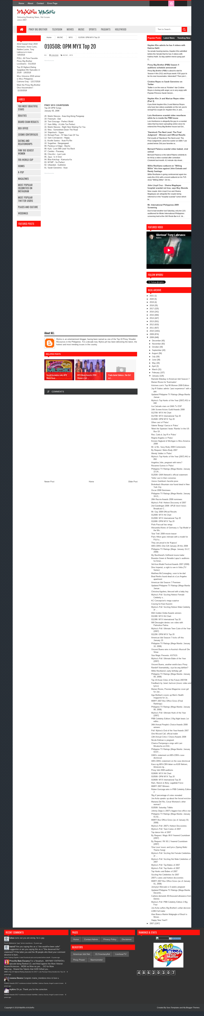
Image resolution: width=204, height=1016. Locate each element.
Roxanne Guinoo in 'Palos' (162, 466)
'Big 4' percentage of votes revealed (166, 795)
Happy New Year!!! (159, 920)
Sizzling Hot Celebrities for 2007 (165, 875)
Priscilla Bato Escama (19, 961)
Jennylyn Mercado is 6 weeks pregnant (168, 887)
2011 (152, 328)
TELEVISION (57, 29)
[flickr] (165, 4)
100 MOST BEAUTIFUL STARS (28, 107)
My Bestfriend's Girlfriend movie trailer (167, 555)
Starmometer (96, 960)
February (156, 372)
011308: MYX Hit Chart (161, 616)
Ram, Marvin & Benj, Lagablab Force (167, 783)
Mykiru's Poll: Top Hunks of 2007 (165, 868)
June (154, 360)
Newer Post (49, 481)
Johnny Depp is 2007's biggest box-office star (171, 811)
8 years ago (38, 943)
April (154, 366)
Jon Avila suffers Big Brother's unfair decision (171, 908)
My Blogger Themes (191, 1008)
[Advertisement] (91, 83)
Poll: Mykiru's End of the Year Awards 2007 (170, 730)
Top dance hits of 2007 (161, 832)
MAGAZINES (23, 178)
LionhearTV (120, 954)
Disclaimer (127, 939)
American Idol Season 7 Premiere (165, 582)
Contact (40, 3)
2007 (152, 923)
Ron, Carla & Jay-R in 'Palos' (163, 434)
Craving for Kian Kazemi (161, 604)
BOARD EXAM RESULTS (28, 122)
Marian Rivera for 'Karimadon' (164, 382)
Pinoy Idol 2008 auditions (162, 770)
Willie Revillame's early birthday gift (166, 671)
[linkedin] (178, 4)
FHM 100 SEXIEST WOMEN (26, 152)
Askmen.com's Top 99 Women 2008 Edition (170, 385)
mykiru (12, 989)
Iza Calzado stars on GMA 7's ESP (166, 406)
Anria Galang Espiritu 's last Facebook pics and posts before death (27, 957)
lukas (11, 938)
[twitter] (159, 4)
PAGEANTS (105, 29)
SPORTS (92, 29)
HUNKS (21, 166)
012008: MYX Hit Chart (161, 515)
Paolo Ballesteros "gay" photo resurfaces (18, 943)
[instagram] (171, 4)
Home (21, 3)
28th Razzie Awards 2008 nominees (166, 499)
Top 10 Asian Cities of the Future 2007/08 (169, 680)
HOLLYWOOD (120, 29)
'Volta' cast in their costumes (163, 478)
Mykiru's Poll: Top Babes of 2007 (165, 865)
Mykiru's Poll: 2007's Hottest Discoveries (169, 826)
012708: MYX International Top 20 (166, 416)
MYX (71, 55)
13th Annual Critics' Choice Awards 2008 (168, 737)
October (155, 347)
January (155, 376)
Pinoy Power (79, 960)
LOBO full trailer (158, 911)
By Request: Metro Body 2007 (164, 450)
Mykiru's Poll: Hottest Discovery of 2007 (168, 503)
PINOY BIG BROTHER (38, 29)
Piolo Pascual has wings (161, 524)
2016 (152, 312)
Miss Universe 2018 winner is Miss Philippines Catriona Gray (28, 79)
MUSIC (81, 29)
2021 (152, 296)
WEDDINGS (23, 213)
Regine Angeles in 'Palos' (162, 438)
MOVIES (70, 29)
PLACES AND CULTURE (28, 207)
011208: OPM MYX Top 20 (162, 634)
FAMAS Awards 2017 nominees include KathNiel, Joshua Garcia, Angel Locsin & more (34, 983)
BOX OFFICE (23, 128)
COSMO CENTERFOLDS (28, 134)
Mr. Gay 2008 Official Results (164, 512)
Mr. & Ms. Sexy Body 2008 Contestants (168, 447)
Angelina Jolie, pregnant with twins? (166, 462)
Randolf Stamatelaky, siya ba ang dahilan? (169, 667)
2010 (152, 331)
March (155, 369)
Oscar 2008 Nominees (161, 490)
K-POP (21, 172)
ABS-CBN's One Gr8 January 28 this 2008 (169, 546)
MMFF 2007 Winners (160, 786)
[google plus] (184, 4)
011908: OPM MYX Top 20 (162, 521)
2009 (152, 334)
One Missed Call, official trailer (164, 734)
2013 (152, 321)
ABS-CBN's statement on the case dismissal (170, 761)
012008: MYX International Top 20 (166, 518)
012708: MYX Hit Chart (161, 413)
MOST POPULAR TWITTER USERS (25, 199)
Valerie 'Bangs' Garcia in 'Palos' (164, 425)
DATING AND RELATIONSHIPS (25, 142)
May (154, 363)
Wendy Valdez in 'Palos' (161, 453)
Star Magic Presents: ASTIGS (164, 655)
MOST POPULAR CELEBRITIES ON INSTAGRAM (25, 188)
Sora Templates (173, 1008)
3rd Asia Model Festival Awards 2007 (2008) (170, 564)
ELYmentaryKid (102, 954)
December (156, 341)
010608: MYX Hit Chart (161, 773)
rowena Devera (16, 978)
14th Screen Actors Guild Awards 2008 (168, 409)
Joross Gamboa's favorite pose (164, 481)
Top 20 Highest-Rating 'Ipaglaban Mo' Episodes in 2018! (28, 70)
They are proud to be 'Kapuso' (164, 543)
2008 (152, 337)
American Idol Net (81, 954)
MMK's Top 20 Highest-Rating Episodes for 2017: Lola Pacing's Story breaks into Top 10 (35, 972)
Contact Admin (91, 939)
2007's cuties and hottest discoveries (167, 878)
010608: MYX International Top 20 (166, 780)
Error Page (52, 3)
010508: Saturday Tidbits (162, 807)
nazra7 (12, 946)
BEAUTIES (22, 115)
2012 (152, 324)
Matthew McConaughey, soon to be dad (168, 573)
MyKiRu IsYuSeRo (26, 1008)
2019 (152, 302)
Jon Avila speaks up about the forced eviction (171, 798)
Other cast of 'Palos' (160, 422)
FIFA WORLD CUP (25, 160)
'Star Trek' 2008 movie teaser (164, 534)
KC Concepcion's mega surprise (165, 601)
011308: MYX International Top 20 (166, 619)
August (155, 353)
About (30, 3)
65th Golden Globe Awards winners (166, 613)
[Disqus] (91, 436)
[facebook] (152, 4)
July (154, 356)
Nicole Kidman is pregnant (162, 740)
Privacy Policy (109, 939)
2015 (152, 315)
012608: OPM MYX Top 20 (163, 419)
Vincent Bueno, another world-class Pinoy (169, 664)
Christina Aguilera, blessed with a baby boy (169, 591)
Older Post (133, 481)
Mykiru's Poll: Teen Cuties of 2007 (166, 829)
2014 (152, 318)
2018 (152, 305)
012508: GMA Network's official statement (169, 475)
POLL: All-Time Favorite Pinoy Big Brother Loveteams (27, 61)
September (157, 350)
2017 (152, 308)
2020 (152, 299)
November (156, 344)
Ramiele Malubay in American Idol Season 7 (170, 379)
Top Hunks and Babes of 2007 (164, 871)
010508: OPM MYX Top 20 (163, 776)
